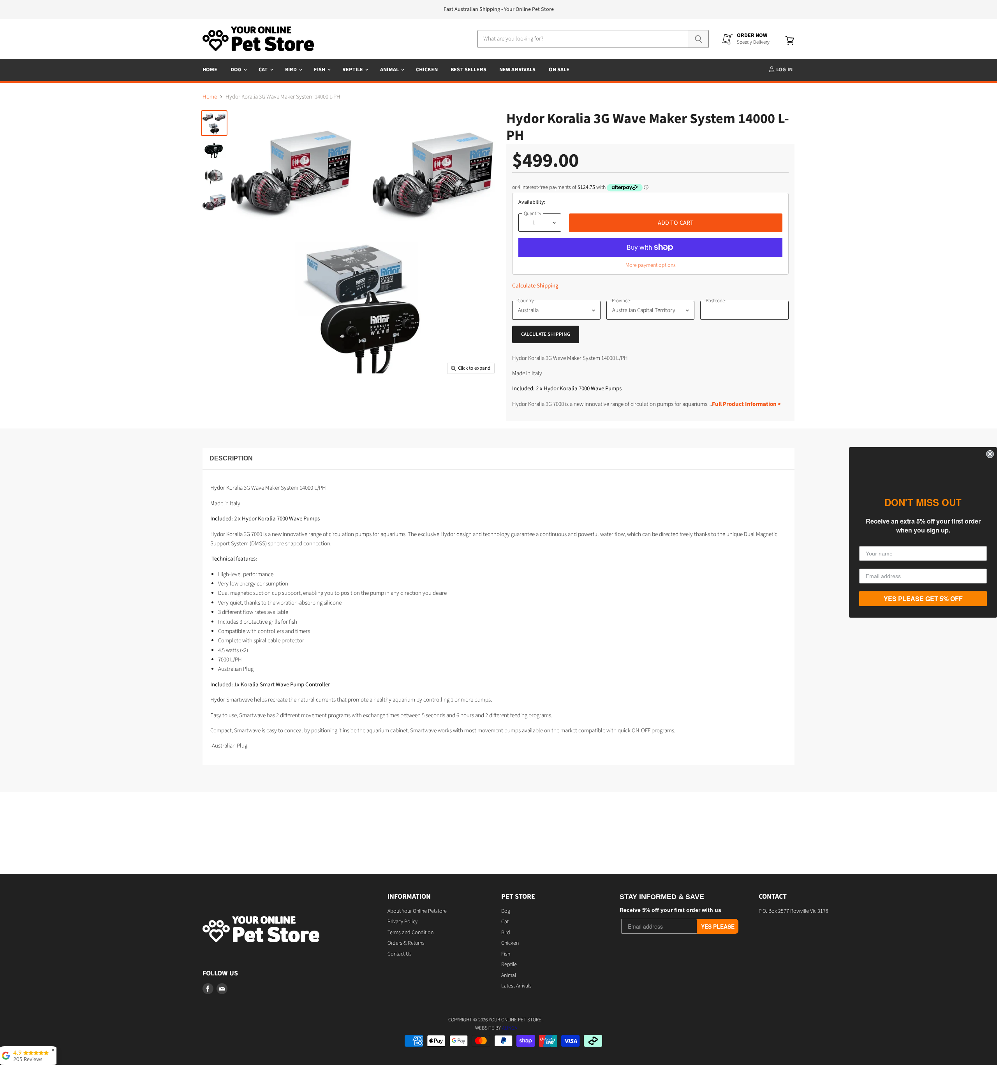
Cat (264, 70)
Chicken (427, 70)
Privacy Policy (402, 922)
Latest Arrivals (516, 986)
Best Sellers (468, 70)
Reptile (353, 70)
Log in (784, 70)
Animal (390, 70)
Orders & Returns (406, 943)
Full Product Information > (746, 404)
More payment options (650, 265)
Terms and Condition (410, 932)
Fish (320, 70)
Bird (291, 70)
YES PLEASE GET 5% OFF (923, 598)
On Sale (559, 70)
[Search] (698, 39)
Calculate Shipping (535, 286)
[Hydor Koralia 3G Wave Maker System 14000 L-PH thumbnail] (214, 123)
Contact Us (400, 954)
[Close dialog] (990, 454)
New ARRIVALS (517, 70)
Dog (237, 70)
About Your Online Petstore (417, 911)
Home (210, 70)
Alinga (509, 1027)
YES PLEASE (718, 926)
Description (231, 458)
